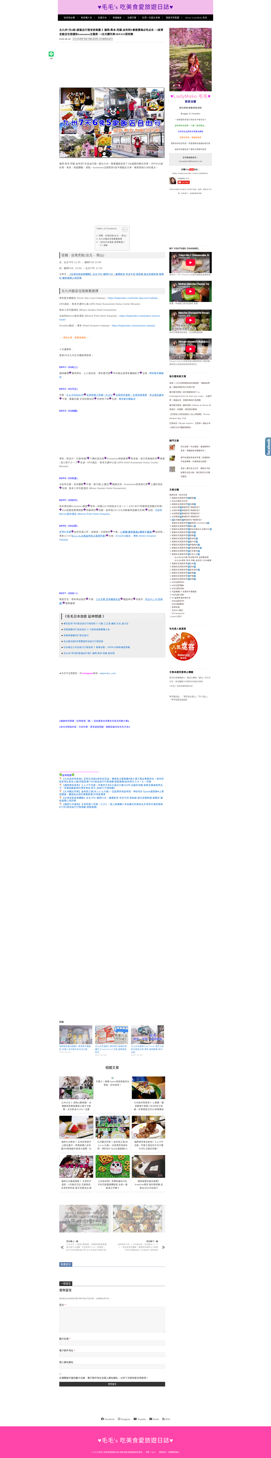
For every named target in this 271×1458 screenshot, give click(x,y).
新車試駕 (176, 607)
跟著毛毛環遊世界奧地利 (184, 538)
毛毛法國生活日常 (180, 501)
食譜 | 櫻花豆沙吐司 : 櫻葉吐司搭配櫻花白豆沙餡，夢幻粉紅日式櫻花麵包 (195, 472)
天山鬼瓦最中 (156, 395)
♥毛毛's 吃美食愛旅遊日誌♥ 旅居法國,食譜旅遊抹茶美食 (120, 1452)
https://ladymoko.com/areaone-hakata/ (133, 325)
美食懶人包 (86, 18)
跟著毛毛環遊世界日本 (183, 563)
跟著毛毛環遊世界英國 (183, 532)
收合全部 (183, 495)
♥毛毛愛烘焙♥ (178, 582)
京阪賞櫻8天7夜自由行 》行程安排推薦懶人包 (87, 629)
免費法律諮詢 (181, 699)
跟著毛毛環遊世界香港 (183, 579)
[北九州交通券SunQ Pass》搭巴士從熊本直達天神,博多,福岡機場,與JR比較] (147, 1034)
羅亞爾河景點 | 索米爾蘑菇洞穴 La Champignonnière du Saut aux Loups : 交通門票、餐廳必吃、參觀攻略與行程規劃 (190, 396)
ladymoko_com (108, 673)
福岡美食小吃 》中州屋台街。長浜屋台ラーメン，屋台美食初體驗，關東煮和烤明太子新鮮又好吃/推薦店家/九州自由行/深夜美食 (138, 1247)
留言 (62, 1305)
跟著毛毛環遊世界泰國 (183, 573)
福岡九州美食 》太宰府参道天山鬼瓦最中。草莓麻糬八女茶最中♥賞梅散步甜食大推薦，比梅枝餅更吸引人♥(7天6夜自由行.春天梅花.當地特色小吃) (76, 1149)
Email (156, 1419)
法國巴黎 (131, 18)
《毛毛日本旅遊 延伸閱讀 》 (112, 242)
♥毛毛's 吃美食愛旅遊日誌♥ (135, 7)
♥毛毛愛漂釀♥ (178, 585)
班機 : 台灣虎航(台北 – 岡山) (113, 236)
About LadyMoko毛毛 (196, 18)
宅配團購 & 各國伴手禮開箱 (184, 592)
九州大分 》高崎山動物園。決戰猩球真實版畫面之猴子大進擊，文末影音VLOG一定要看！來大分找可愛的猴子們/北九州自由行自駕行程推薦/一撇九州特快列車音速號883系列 (86, 1248)
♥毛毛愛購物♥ (178, 604)
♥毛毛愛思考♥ (178, 601)
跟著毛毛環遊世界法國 (183, 504)
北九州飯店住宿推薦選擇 (110, 239)
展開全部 (173, 495)
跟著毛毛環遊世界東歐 (183, 498)
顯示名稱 (65, 1339)
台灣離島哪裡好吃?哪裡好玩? (188, 520)
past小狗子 (177, 616)
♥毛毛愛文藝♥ (178, 595)
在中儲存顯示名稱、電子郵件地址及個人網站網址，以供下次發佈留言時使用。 (103, 1378)
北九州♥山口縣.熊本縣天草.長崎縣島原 (191, 557)
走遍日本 (102, 18)
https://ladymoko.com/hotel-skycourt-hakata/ (133, 298)
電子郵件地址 (67, 1350)
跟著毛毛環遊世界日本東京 (185, 551)
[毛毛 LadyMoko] (190, 91)
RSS (168, 1419)
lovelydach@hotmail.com (190, 161)
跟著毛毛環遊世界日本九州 (185, 554)
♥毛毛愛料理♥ (178, 588)
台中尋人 (192, 696)
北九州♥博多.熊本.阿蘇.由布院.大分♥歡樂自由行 (92, 39)
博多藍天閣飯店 (127, 399)
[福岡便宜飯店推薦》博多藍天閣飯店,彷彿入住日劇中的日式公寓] (75, 1034)
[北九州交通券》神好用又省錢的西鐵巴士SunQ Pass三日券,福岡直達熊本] (111, 1034)
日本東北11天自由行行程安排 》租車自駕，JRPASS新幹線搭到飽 (97, 647)
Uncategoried (178, 613)
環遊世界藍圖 (172, 18)
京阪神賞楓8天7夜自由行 (76, 635)
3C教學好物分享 (181, 598)
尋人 (205, 696)
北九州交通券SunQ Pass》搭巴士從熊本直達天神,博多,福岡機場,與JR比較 (147, 1049)
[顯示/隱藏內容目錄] (123, 229)
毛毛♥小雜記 (177, 610)
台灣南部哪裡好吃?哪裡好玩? (186, 513)
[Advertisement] (112, 65)
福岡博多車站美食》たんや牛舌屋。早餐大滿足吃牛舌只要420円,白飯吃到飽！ (149, 1145)
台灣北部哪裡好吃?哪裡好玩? (186, 507)
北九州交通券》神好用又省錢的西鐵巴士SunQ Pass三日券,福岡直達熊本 (111, 1049)
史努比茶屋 (65, 532)
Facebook (109, 1419)
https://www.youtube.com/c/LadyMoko (190, 173)
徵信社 (176, 696)
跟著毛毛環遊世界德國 (183, 535)
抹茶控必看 (69, 18)
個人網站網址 (66, 1362)
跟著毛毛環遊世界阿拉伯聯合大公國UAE (191, 529)
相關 (106, 245)
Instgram (125, 1419)
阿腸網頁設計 (173, 1452)
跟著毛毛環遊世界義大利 (184, 541)
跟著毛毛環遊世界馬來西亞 (185, 570)
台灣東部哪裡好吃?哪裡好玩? (186, 516)
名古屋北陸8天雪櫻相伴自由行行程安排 (83, 641)
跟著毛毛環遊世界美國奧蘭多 (186, 548)
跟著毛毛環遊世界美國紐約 (185, 545)
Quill (153, 1452)
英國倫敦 (117, 18)
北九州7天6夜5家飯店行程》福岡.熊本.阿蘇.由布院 (89, 653)
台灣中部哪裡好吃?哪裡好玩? (186, 510)
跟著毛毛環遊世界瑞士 (183, 526)
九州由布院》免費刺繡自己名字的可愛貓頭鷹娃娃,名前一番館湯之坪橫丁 (113, 1184)
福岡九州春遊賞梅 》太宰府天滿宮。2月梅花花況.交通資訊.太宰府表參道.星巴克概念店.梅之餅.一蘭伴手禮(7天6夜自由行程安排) (76, 1188)
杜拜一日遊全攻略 (151, 18)
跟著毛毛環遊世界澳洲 (183, 567)
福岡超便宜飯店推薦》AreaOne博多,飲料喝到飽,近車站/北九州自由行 (149, 1184)
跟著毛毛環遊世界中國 (183, 576)
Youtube (141, 1419)
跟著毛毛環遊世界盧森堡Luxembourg (189, 523)
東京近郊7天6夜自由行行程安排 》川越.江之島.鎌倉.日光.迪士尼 (96, 623)
